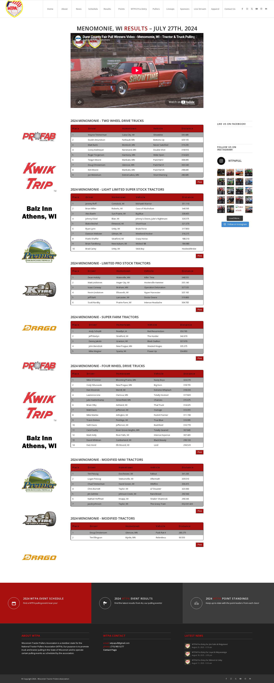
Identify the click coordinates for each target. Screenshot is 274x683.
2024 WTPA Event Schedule (43, 598)
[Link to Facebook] (242, 8)
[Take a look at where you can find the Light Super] (221, 209)
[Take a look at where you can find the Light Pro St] (221, 200)
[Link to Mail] (266, 8)
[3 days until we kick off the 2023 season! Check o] (230, 191)
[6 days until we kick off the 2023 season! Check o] (248, 200)
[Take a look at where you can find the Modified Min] (239, 182)
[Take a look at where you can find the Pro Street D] (239, 200)
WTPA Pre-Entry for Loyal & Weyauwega (209, 652)
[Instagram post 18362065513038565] (239, 191)
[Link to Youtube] (256, 8)
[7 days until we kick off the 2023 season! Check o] (230, 209)
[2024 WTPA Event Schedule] (14, 603)
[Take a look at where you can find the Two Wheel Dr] (239, 209)
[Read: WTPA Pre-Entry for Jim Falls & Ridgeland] (187, 646)
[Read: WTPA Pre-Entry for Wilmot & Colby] (187, 662)
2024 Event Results (133, 598)
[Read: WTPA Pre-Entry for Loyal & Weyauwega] (187, 654)
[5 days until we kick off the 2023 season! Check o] (230, 200)
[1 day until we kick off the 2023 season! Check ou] (230, 182)
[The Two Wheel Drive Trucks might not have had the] (239, 172)
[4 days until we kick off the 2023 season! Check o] (248, 191)
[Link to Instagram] (247, 8)
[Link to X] (251, 8)
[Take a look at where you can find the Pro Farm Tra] (248, 172)
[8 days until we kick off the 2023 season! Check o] (248, 209)
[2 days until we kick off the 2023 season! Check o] (248, 182)
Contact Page (110, 649)
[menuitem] (50, 9)
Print (200, 182)
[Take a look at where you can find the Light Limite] (221, 182)
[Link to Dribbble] (261, 8)
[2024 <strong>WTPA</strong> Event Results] (105, 603)
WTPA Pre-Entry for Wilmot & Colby (207, 660)
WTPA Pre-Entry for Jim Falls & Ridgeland (210, 644)
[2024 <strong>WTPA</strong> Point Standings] (196, 603)
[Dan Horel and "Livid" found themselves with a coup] (221, 172)
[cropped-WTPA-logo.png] (14, 9)
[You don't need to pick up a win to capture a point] (230, 172)
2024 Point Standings (227, 598)
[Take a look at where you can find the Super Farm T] (221, 191)
